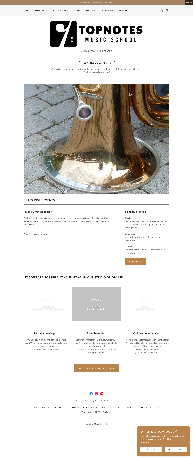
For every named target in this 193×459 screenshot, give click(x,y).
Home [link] (27, 10)
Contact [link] (90, 10)
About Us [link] (39, 407)
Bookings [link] (146, 407)
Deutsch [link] (124, 10)
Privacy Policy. (146, 442)
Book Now (135, 261)
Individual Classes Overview (96, 368)
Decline (151, 450)
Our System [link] (54, 407)
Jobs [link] (156, 407)
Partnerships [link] (71, 407)
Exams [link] (76, 10)
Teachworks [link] (107, 10)
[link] (166, 10)
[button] (44, 10)
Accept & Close (176, 450)
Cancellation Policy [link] (125, 407)
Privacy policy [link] (100, 407)
